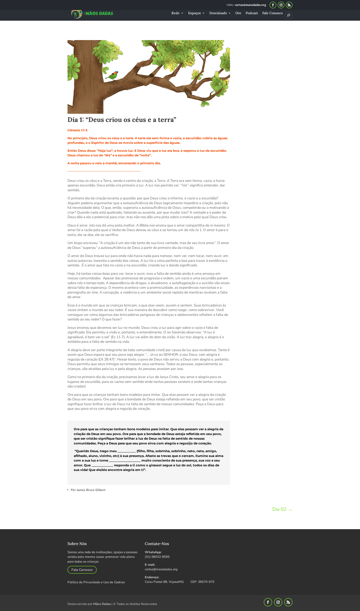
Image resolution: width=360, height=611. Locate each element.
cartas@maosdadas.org (161, 569)
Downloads (218, 13)
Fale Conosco (272, 13)
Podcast (252, 13)
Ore (238, 13)
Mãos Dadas (102, 604)
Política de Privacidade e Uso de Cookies (96, 582)
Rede (175, 13)
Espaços (194, 13)
